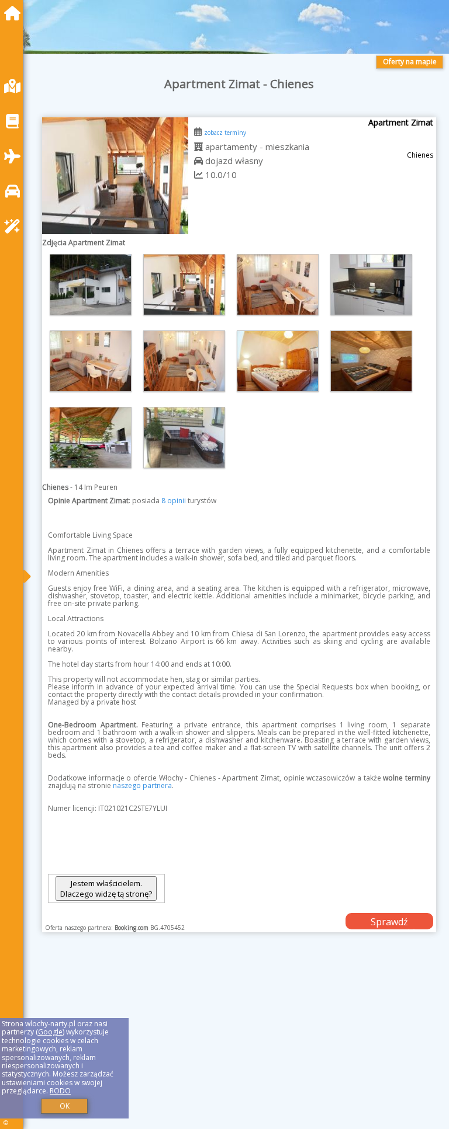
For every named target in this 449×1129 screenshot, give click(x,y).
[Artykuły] (15, 121)
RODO (60, 1091)
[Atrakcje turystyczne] (15, 226)
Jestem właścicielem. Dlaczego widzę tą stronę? (106, 888)
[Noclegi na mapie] (15, 86)
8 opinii (173, 501)
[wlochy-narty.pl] (15, 13)
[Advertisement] (239, 1043)
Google (50, 1032)
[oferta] (198, 146)
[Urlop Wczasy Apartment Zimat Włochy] (91, 284)
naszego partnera (142, 785)
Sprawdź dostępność (389, 922)
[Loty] (15, 156)
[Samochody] (15, 191)
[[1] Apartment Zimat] (115, 175)
